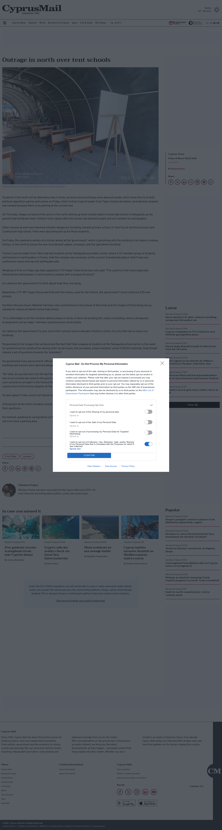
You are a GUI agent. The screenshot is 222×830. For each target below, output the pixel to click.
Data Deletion (93, 466)
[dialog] (111, 415)
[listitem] (111, 405)
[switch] (148, 412)
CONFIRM (89, 455)
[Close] (163, 364)
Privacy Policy (128, 466)
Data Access (111, 466)
